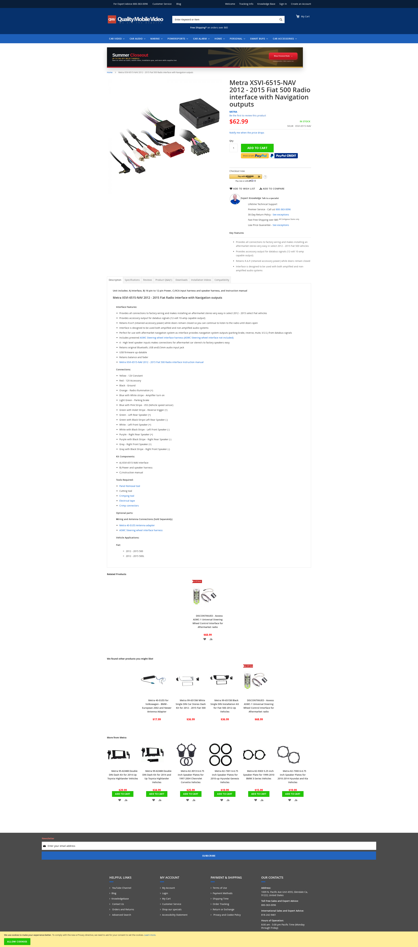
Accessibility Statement (174, 914)
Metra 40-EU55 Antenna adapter (137, 525)
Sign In (283, 3)
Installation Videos (201, 279)
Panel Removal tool (129, 486)
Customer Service (162, 3)
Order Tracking (221, 904)
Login (165, 893)
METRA (233, 111)
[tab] (115, 279)
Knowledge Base (266, 3)
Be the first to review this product (247, 115)
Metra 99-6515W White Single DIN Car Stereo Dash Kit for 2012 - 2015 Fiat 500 (191, 704)
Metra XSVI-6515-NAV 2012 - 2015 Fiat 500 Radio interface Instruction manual (161, 362)
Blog (178, 3)
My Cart (166, 898)
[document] (209, 939)
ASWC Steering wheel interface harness (141, 530)
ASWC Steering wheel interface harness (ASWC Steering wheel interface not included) (186, 337)
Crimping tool (126, 495)
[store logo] (135, 19)
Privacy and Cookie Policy (227, 914)
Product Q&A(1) (163, 279)
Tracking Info (246, 3)
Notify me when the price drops (246, 132)
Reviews (147, 279)
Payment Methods (223, 893)
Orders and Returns (123, 909)
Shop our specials (172, 909)
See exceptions (281, 214)
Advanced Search (121, 914)
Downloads (182, 279)
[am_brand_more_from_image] (118, 765)
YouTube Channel (121, 887)
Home (110, 72)
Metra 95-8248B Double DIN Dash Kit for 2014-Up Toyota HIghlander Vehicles (122, 774)
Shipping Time (221, 898)
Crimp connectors (129, 505)
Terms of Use (220, 887)
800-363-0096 (140, 3)
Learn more (149, 934)
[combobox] (228, 19)
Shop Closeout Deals (282, 56)
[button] (245, 178)
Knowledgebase (120, 898)
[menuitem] (116, 38)
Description (115, 279)
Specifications (132, 279)
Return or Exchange (223, 909)
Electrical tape (127, 500)
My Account (168, 887)
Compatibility (222, 279)
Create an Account (301, 3)
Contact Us (118, 904)
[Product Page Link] (204, 610)
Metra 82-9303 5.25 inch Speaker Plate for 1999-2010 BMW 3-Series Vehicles (258, 774)
